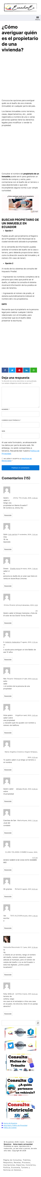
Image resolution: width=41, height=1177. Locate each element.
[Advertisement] (20, 76)
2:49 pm (35, 498)
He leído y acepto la (17, 460)
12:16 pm (35, 947)
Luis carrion (12, 534)
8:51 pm (35, 679)
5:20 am (35, 757)
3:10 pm (35, 642)
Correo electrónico (11, 420)
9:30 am (35, 889)
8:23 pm (35, 994)
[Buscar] (38, 1023)
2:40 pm (35, 715)
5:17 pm (35, 857)
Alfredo (19, 789)
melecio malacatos (12, 642)
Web (3, 431)
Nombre (6, 409)
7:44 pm (35, 534)
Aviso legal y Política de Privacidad (15, 1125)
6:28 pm (35, 789)
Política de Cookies (10, 1127)
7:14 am (35, 820)
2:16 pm (35, 916)
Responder (8, 515)
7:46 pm (35, 568)
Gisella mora (15, 568)
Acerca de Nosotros (10, 1123)
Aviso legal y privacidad (23, 1144)
